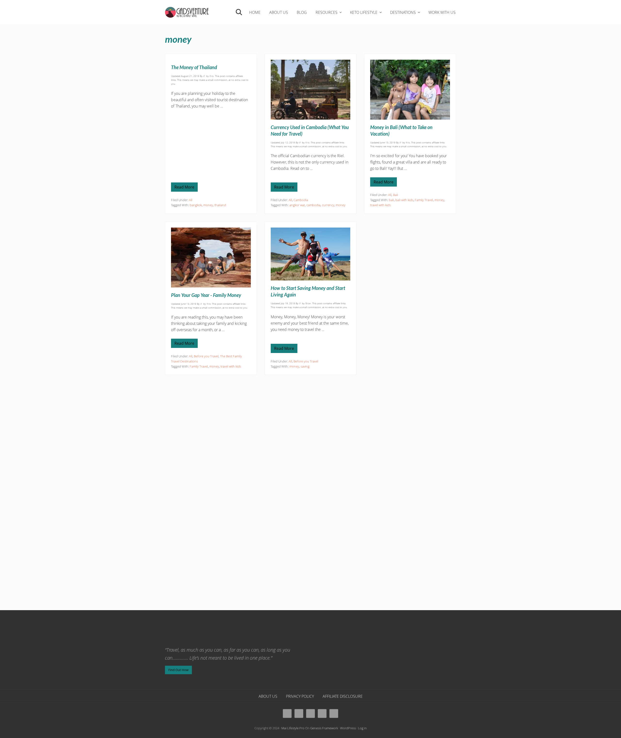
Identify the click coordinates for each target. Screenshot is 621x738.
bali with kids (404, 200)
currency (328, 205)
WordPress (348, 728)
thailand (220, 205)
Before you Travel (206, 356)
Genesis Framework (324, 728)
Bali (395, 195)
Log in (362, 728)
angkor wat (297, 205)
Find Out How (178, 670)
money (208, 205)
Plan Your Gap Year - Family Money (206, 295)
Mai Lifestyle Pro (292, 728)
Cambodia (301, 200)
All (190, 200)
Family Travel (424, 200)
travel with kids (380, 205)
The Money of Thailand (194, 67)
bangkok (196, 205)
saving (305, 366)
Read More (184, 188)
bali (391, 200)
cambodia (313, 205)
